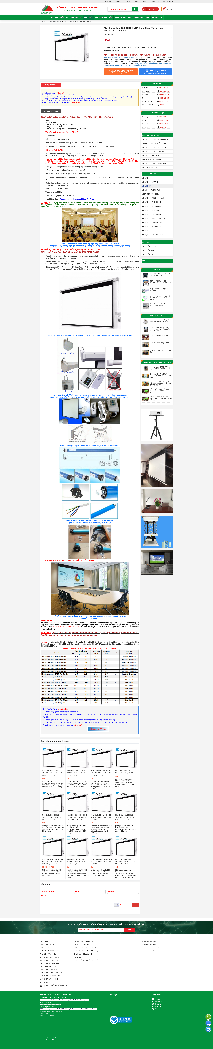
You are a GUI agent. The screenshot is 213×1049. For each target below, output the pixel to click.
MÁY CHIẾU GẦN (149, 230)
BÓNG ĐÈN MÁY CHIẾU (123, 17)
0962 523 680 (164, 91)
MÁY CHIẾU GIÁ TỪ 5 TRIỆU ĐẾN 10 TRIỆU (155, 235)
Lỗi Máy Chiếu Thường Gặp (84, 941)
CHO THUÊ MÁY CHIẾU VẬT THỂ (86, 960)
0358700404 (163, 117)
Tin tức (136, 1)
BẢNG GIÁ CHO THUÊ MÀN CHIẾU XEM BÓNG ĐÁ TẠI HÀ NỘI (160, 390)
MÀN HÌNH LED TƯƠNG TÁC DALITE (155, 163)
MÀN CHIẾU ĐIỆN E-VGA (83, 21)
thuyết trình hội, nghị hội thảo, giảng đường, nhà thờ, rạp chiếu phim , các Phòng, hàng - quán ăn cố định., (138, 64)
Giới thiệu (118, 1)
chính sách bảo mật (149, 941)
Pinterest (158, 1009)
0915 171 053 (164, 101)
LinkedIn (158, 1006)
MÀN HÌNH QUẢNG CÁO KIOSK (154, 151)
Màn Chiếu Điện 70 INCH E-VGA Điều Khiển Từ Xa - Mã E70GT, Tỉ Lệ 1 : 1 (76, 861)
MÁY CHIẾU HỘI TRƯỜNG (152, 214)
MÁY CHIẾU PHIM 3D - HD (152, 202)
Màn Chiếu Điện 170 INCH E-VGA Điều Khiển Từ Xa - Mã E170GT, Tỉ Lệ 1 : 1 (77, 773)
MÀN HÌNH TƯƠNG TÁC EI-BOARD (155, 147)
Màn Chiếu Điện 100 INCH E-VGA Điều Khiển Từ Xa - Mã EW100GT (101, 817)
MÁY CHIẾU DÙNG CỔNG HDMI (154, 218)
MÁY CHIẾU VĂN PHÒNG (152, 226)
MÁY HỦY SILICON (149, 246)
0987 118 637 (164, 98)
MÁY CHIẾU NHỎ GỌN (151, 210)
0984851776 (163, 105)
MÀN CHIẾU (88, 17)
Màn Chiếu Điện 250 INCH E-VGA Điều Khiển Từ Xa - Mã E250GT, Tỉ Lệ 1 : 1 (125, 817)
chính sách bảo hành (149, 945)
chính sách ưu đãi (148, 951)
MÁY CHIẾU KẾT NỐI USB (152, 206)
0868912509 (163, 124)
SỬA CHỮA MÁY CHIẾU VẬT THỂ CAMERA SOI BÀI (160, 289)
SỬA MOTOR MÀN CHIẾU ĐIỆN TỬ (160, 351)
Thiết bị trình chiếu (55, 21)
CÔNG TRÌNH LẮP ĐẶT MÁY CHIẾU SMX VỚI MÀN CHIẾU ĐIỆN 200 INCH (160, 329)
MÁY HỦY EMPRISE (150, 254)
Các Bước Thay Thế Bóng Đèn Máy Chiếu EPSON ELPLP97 (160, 320)
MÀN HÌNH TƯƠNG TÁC (103, 17)
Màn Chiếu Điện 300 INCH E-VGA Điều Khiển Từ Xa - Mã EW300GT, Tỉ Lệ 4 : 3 (52, 861)
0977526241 (163, 127)
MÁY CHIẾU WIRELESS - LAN (153, 198)
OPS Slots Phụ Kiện (150, 167)
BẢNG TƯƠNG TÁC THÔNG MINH (154, 143)
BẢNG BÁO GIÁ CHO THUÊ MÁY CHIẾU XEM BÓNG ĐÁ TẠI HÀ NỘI (161, 398)
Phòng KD (157, 83)
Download (153, 1)
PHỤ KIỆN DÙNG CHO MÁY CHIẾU (159, 336)
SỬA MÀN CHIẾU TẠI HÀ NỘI (160, 343)
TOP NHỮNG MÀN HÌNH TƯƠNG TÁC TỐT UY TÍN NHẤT (161, 282)
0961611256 (163, 120)
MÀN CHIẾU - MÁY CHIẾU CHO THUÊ (157, 362)
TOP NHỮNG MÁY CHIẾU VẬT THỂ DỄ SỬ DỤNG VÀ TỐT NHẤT (160, 297)
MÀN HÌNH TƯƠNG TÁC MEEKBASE (155, 139)
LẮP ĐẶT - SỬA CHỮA (157, 316)
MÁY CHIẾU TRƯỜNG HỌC (152, 222)
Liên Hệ (127, 1)
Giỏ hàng (168, 8)
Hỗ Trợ (144, 1)
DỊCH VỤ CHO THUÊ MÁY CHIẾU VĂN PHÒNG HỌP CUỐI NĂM (160, 375)
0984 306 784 (152, 9)
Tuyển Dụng (78, 957)
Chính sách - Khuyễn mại (83, 954)
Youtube (158, 999)
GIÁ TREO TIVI (157, 17)
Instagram (158, 1004)
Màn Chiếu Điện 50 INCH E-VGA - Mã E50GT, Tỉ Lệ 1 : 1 (125, 772)
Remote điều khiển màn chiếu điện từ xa (77, 199)
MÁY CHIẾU (59, 17)
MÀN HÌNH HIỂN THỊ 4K (151, 155)
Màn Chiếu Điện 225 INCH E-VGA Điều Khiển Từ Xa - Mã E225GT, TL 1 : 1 (101, 773)
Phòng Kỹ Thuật (157, 113)
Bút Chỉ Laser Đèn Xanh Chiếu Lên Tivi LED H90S (160, 274)
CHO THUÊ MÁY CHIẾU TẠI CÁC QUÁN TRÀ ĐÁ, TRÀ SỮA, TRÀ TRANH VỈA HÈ (160, 383)
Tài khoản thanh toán (166, 1)
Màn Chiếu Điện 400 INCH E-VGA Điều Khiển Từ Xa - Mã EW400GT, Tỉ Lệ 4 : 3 (77, 817)
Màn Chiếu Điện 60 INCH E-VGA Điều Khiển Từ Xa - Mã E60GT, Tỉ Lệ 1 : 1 (52, 817)
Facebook (158, 1001)
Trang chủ (108, 1)
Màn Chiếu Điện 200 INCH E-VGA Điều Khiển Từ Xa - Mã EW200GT (101, 861)
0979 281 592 (164, 88)
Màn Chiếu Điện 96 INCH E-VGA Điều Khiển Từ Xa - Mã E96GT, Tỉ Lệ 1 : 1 (52, 773)
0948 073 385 (164, 94)
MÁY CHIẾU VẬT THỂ (73, 17)
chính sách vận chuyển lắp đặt (152, 948)
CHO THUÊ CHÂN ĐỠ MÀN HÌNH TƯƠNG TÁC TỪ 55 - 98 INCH (160, 368)
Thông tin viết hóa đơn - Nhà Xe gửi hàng (88, 951)
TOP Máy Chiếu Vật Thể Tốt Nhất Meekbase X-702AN (161, 304)
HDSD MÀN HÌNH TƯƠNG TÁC (153, 159)
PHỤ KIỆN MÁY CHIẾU (141, 17)
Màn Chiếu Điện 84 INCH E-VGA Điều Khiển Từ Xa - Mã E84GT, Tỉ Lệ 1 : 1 (125, 861)
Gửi (135, 905)
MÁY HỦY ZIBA (148, 250)
